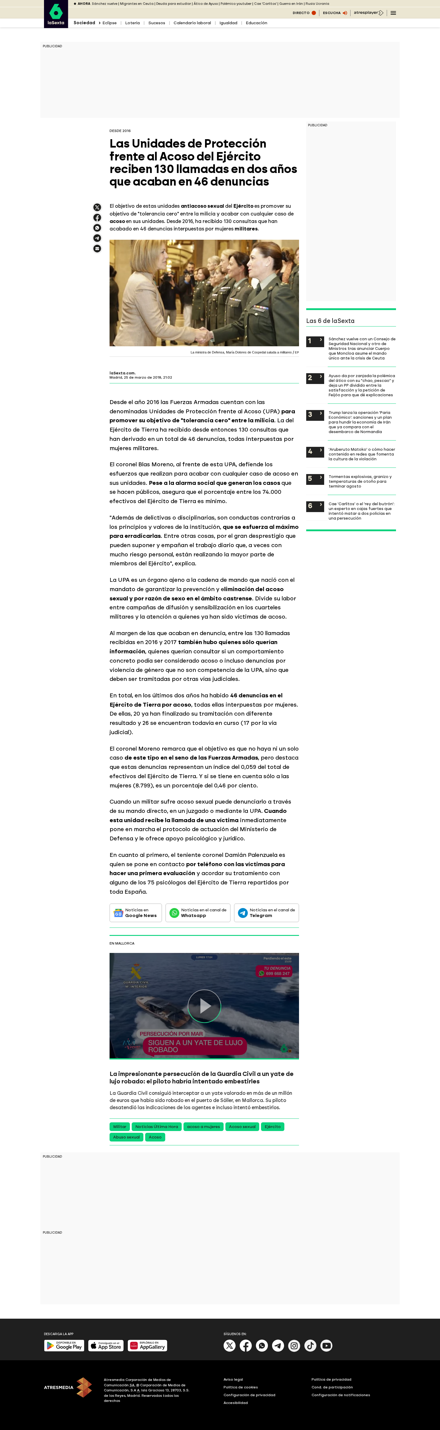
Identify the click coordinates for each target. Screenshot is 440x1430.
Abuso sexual (126, 1137)
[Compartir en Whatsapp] (97, 230)
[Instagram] (294, 1350)
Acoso (155, 1137)
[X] (97, 209)
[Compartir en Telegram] (97, 240)
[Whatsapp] (262, 1350)
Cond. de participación (332, 1387)
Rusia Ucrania (317, 4)
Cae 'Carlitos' (265, 4)
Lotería (132, 22)
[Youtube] (326, 1350)
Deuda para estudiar (173, 4)
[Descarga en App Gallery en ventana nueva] (148, 1350)
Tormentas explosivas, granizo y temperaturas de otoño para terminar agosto (360, 481)
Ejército (273, 1126)
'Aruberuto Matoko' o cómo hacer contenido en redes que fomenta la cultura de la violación (362, 454)
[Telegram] (278, 1350)
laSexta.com (122, 373)
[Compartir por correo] (97, 251)
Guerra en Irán (291, 4)
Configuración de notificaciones (341, 1395)
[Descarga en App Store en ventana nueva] (106, 1350)
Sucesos (156, 22)
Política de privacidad (331, 1379)
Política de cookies (241, 1387)
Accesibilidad (236, 1403)
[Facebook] (245, 1350)
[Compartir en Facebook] (97, 220)
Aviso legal (233, 1379)
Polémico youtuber (236, 4)
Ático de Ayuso (206, 4)
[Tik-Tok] (310, 1350)
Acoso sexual (242, 1126)
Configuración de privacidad (249, 1395)
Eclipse (109, 22)
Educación (256, 22)
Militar (119, 1126)
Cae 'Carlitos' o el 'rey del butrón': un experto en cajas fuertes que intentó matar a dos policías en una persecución (362, 510)
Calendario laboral (192, 22)
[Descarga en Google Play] (64, 1350)
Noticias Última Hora (156, 1126)
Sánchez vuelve (104, 4)
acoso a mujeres (203, 1126)
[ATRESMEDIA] (70, 1391)
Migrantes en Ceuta (137, 4)
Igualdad (228, 22)
